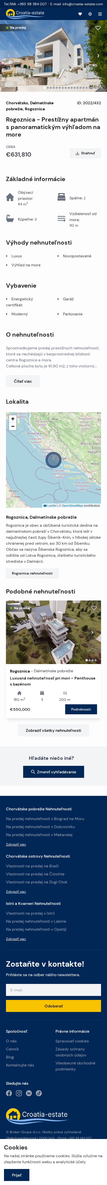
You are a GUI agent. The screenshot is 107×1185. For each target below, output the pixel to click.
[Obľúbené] (80, 14)
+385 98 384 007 (79, 1138)
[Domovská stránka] (26, 14)
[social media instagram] (19, 1093)
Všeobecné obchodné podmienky (75, 1066)
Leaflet (51, 505)
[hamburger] (100, 14)
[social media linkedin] (29, 1093)
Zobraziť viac (16, 844)
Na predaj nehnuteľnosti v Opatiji (36, 929)
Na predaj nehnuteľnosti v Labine (36, 921)
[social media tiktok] (39, 1093)
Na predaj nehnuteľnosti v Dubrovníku (40, 826)
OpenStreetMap (72, 505)
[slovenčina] (90, 14)
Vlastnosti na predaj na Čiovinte (35, 874)
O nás (11, 1041)
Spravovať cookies (72, 1041)
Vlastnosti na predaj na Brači (32, 866)
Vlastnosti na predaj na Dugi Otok (36, 882)
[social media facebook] (9, 1093)
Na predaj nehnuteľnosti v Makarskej (39, 834)
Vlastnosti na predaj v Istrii (30, 913)
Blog (10, 1057)
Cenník (12, 1049)
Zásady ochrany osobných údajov (70, 1052)
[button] (53, 460)
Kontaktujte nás (20, 1065)
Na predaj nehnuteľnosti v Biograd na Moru (45, 818)
